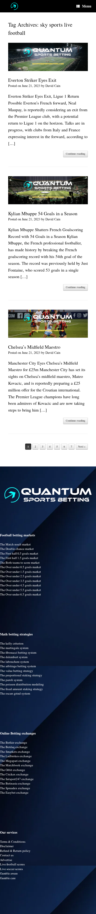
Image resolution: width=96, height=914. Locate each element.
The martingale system (14, 648)
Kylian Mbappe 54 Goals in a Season (42, 213)
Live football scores (12, 864)
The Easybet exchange (14, 792)
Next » (82, 446)
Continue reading (75, 154)
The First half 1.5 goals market (19, 558)
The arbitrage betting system (18, 666)
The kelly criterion (12, 643)
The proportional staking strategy (21, 675)
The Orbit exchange (12, 770)
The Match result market (15, 544)
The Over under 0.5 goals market (20, 567)
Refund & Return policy (15, 851)
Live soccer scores (11, 869)
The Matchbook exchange (16, 765)
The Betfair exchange (13, 742)
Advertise (6, 860)
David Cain (52, 85)
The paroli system (11, 680)
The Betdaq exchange (13, 747)
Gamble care (8, 878)
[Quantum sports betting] (14, 6)
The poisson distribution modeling (22, 684)
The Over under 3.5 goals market (20, 581)
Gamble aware (9, 873)
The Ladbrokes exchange (16, 756)
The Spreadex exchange (15, 788)
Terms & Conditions (12, 841)
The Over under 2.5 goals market (20, 576)
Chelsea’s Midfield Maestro (34, 347)
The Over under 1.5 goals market (20, 572)
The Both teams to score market (20, 562)
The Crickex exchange (14, 774)
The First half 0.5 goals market (19, 553)
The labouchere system (14, 662)
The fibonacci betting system (18, 652)
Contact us (7, 855)
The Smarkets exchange (15, 751)
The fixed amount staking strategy (21, 689)
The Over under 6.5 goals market (20, 594)
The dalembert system (13, 657)
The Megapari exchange (15, 761)
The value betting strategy (16, 671)
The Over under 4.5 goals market (20, 585)
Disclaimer (7, 846)
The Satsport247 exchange (17, 779)
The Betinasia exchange (15, 783)
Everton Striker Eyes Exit (32, 80)
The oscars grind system (15, 693)
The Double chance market (17, 549)
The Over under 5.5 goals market (20, 590)
